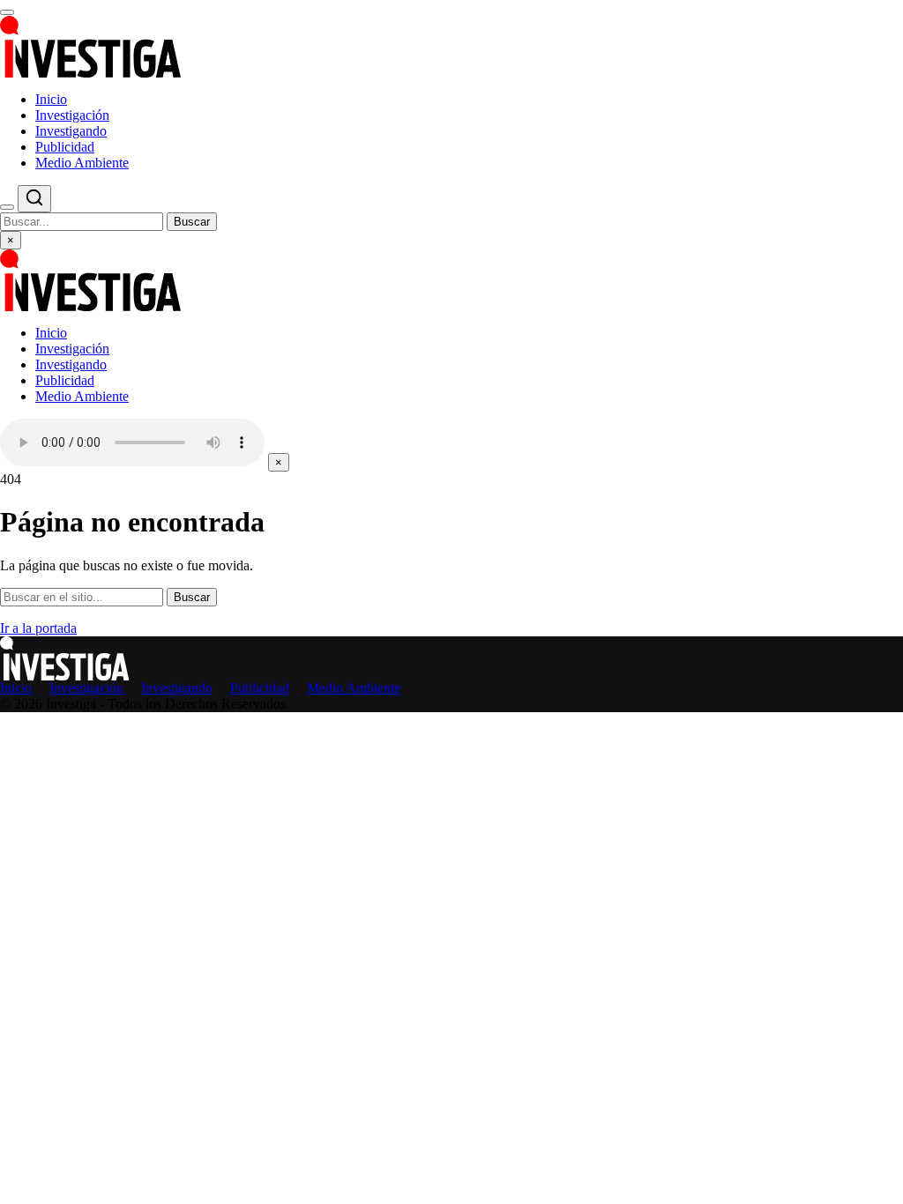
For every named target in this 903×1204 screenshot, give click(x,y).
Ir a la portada (38, 628)
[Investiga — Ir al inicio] (451, 47)
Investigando (71, 130)
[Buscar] (7, 207)
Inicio (51, 99)
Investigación (72, 115)
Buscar (192, 221)
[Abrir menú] (7, 12)
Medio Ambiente (82, 162)
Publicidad (64, 146)
